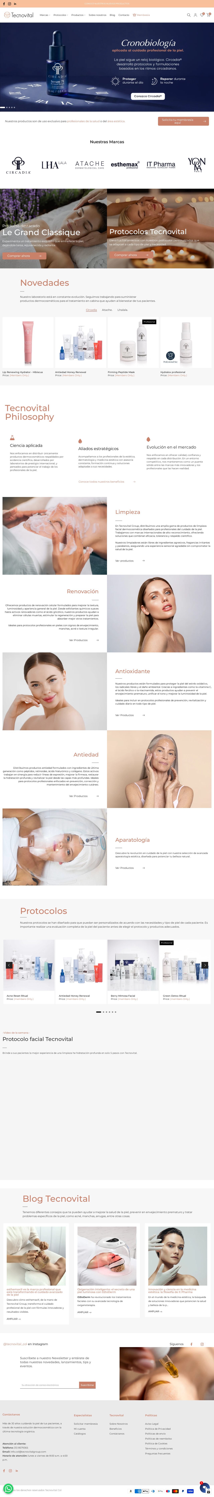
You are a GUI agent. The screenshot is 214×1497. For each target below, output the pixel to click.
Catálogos (80, 1433)
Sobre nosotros (97, 15)
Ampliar (12, 1319)
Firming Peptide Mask (121, 372)
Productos (77, 15)
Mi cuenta (79, 1428)
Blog (112, 15)
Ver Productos (78, 640)
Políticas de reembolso (158, 1438)
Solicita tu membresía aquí (177, 121)
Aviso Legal (151, 1423)
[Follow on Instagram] (202, 1344)
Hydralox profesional (172, 372)
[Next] (204, 965)
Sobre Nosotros (119, 1423)
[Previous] (9, 965)
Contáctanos (117, 1433)
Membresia (143, 15)
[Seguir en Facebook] (4, 4)
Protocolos (60, 15)
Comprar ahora (18, 256)
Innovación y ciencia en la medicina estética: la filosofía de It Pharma (172, 1291)
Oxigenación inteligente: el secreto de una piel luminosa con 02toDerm (106, 1291)
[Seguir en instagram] (9, 4)
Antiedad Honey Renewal (70, 372)
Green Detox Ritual (174, 995)
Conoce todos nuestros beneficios (101, 481)
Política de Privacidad (158, 1428)
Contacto (124, 15)
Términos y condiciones (159, 1448)
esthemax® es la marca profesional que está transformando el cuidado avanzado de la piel (35, 1292)
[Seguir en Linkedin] (15, 4)
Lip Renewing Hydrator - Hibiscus (23, 372)
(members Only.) (24, 999)
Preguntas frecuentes (157, 1453)
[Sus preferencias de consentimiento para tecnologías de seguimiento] (208, 1491)
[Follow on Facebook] (191, 1344)
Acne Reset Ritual (17, 995)
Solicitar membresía (86, 1423)
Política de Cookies (156, 1443)
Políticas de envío (155, 1433)
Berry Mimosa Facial (123, 995)
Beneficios (116, 1428)
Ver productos (124, 560)
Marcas (44, 15)
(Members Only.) (19, 375)
